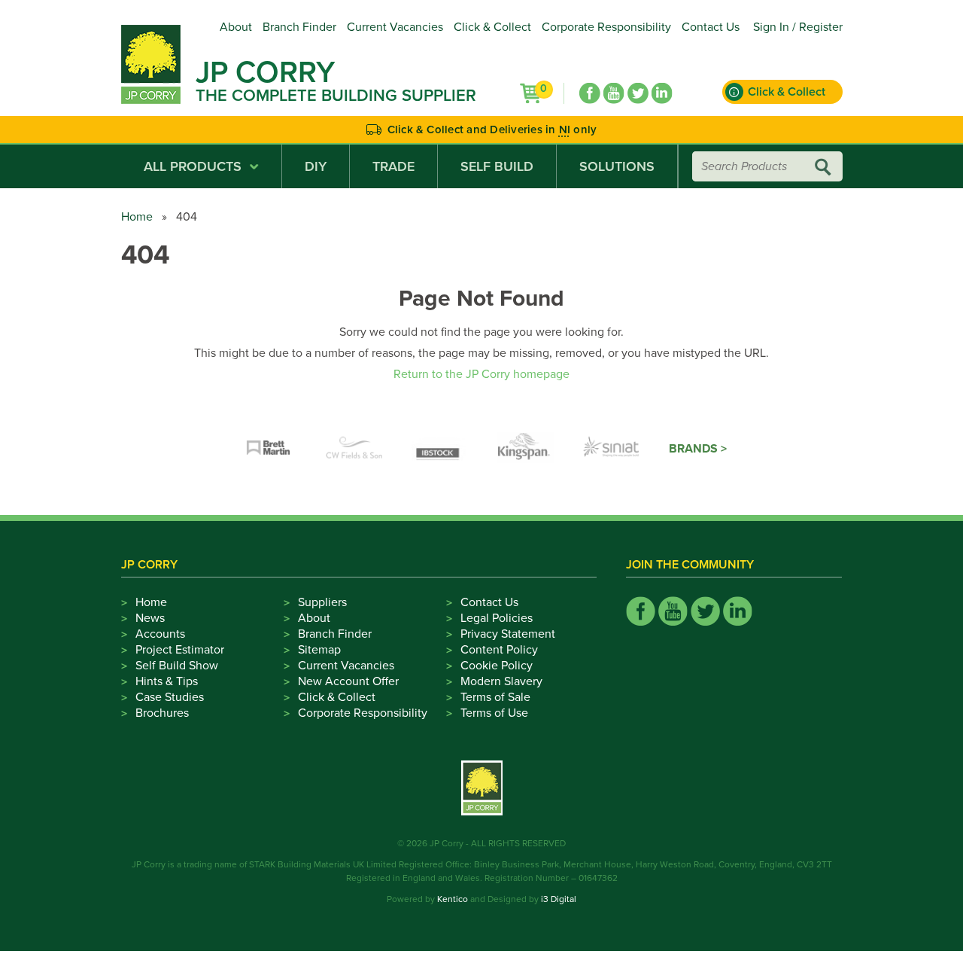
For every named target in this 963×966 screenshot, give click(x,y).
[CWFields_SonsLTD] (354, 448)
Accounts (160, 633)
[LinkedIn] (662, 93)
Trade (393, 166)
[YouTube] (613, 93)
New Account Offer (348, 681)
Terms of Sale (495, 697)
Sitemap (319, 649)
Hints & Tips (166, 681)
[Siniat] (611, 448)
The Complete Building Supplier (336, 95)
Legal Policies (496, 618)
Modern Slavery (501, 681)
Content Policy (499, 649)
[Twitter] (638, 93)
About (236, 27)
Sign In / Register (798, 27)
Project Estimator (179, 649)
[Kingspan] (525, 448)
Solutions (617, 166)
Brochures (162, 713)
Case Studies (169, 697)
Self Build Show (176, 665)
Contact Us (711, 27)
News (150, 618)
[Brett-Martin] (268, 448)
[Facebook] (589, 93)
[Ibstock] (440, 448)
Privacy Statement (507, 633)
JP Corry (265, 72)
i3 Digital (558, 899)
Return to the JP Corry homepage (481, 374)
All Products (193, 166)
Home (137, 216)
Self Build (496, 166)
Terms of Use (494, 713)
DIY (316, 166)
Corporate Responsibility (606, 27)
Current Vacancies (395, 27)
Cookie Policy (496, 665)
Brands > (698, 448)
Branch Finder (299, 27)
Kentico (452, 899)
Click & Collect (492, 27)
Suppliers (322, 602)
